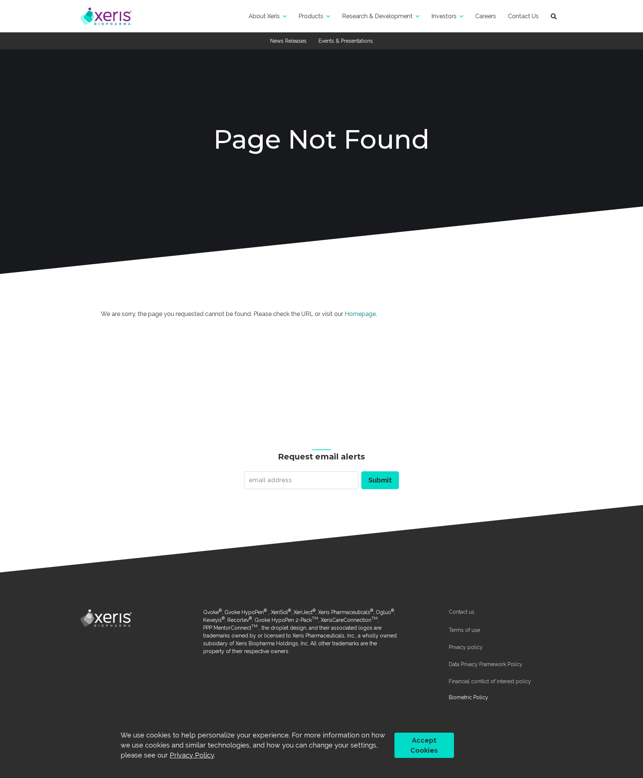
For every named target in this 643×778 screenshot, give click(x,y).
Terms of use (464, 630)
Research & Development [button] (377, 16)
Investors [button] (444, 16)
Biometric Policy (468, 697)
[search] (554, 16)
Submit (380, 480)
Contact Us (523, 16)
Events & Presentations (346, 41)
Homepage (360, 313)
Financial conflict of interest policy (490, 681)
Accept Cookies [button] (424, 745)
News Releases (288, 41)
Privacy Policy (192, 755)
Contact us (461, 612)
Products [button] (310, 16)
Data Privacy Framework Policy (485, 664)
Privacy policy (466, 647)
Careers (485, 16)
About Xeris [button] (264, 16)
